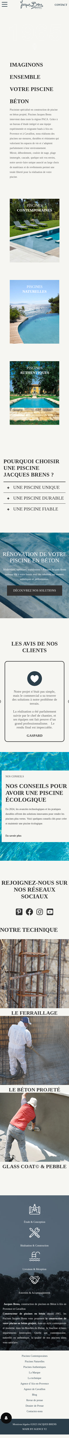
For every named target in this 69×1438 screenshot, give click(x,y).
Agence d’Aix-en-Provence (34, 1391)
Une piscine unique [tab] (36, 487)
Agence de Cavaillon (34, 1397)
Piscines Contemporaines (34, 1364)
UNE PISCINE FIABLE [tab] (35, 508)
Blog (34, 1402)
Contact (61, 5)
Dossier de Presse (35, 1414)
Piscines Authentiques (34, 1375)
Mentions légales (21, 1432)
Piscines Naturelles (34, 1369)
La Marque (34, 1380)
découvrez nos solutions (34, 590)
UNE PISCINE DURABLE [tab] (38, 498)
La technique (34, 1386)
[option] (34, 705)
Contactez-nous (35, 1419)
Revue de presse (34, 1408)
